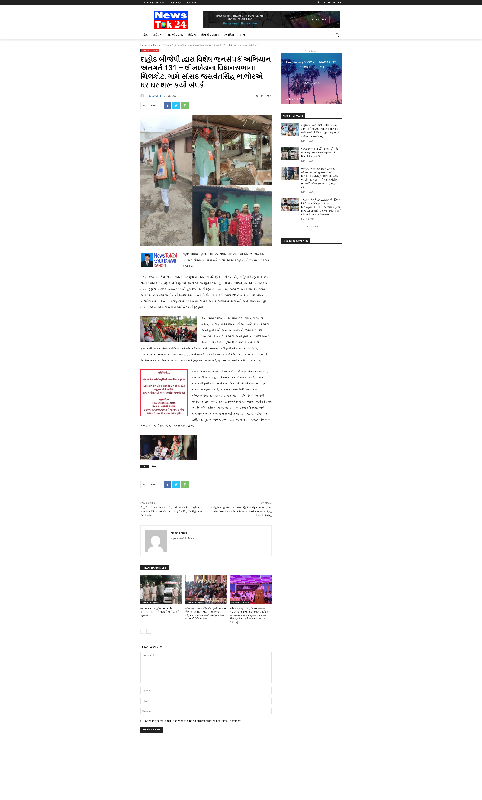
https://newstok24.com (182, 538)
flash (153, 466)
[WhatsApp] (185, 105)
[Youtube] (339, 3)
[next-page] (148, 631)
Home (143, 45)
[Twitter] (329, 3)
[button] (337, 34)
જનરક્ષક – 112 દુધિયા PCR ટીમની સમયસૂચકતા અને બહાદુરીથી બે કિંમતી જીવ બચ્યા (159, 612)
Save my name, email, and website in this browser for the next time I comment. (193, 720)
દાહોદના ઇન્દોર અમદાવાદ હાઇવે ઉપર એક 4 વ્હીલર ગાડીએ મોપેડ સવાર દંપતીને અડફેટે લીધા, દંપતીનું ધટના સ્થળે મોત (171, 511)
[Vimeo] (334, 3)
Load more (310, 226)
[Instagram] (324, 3)
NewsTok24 (154, 95)
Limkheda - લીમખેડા (159, 45)
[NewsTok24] (142, 96)
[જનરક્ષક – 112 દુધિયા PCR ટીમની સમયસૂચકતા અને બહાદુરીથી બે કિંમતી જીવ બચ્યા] (161, 589)
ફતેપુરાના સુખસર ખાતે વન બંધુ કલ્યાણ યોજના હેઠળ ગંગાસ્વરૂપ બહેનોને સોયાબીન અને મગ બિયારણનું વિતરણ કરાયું (241, 511)
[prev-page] (142, 631)
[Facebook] (318, 3)
